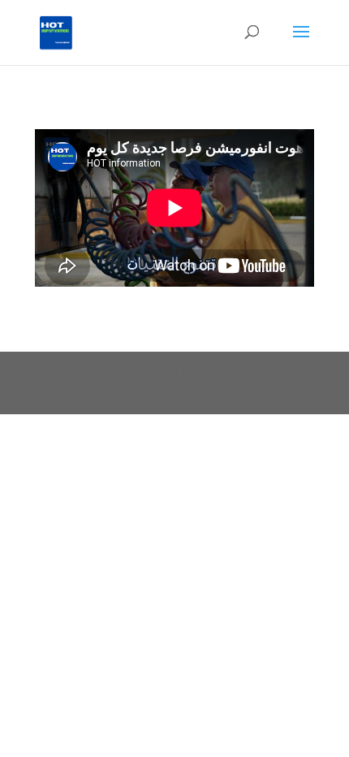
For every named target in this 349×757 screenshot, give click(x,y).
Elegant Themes (171, 373)
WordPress (174, 392)
